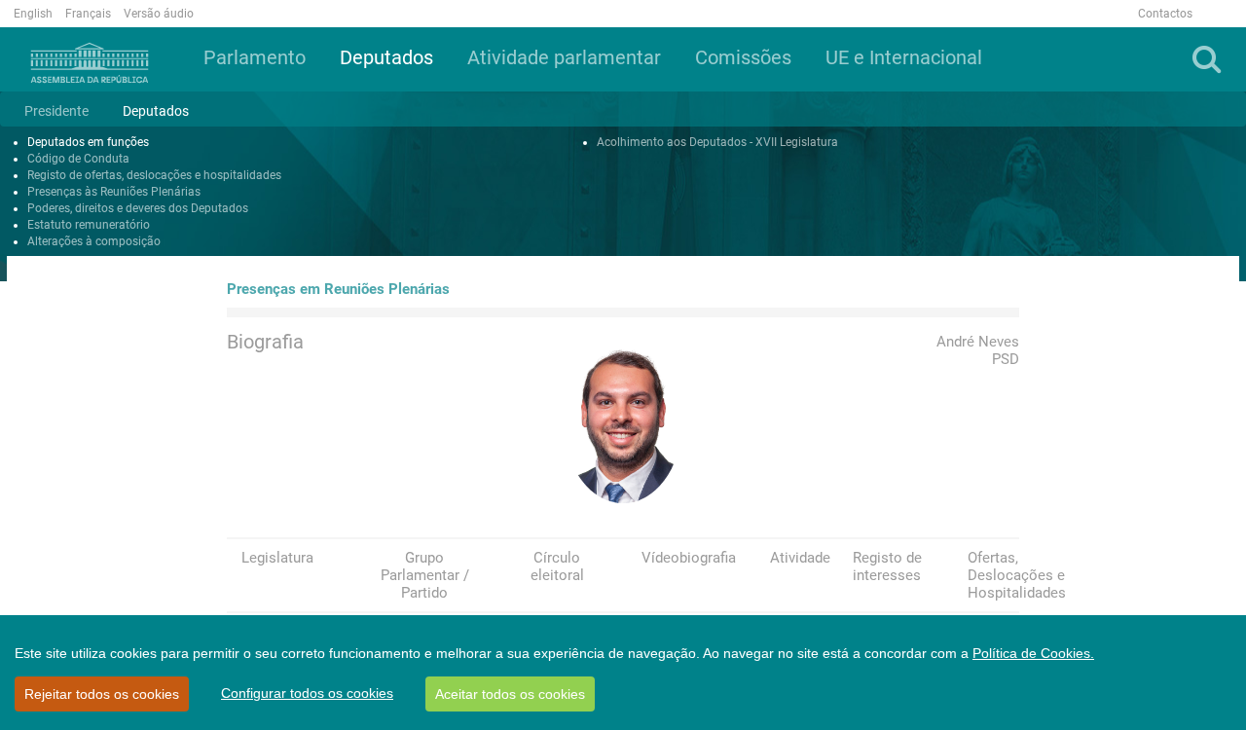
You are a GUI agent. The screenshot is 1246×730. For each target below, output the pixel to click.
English (33, 13)
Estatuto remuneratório (88, 225)
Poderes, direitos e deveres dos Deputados (137, 208)
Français (88, 13)
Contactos (1165, 13)
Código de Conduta (78, 158)
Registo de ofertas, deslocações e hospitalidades (154, 175)
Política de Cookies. (1033, 653)
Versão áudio (159, 13)
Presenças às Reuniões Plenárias (114, 192)
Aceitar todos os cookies (510, 694)
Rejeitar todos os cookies (101, 694)
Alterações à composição (94, 241)
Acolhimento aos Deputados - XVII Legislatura (717, 142)
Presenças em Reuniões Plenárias (338, 289)
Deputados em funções (88, 142)
